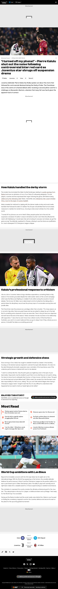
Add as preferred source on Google (45, 397)
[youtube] (34, 564)
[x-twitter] (27, 564)
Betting (53, 568)
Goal (9, 582)
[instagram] (30, 564)
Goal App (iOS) (42, 568)
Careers (26, 568)
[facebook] (24, 564)
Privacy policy (20, 568)
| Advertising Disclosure (35, 16)
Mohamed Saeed (5, 58)
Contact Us (5, 568)
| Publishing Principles (44, 16)
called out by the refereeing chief (11, 199)
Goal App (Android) (33, 568)
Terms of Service (12, 568)
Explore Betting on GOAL (7, 19)
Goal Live (48, 568)
